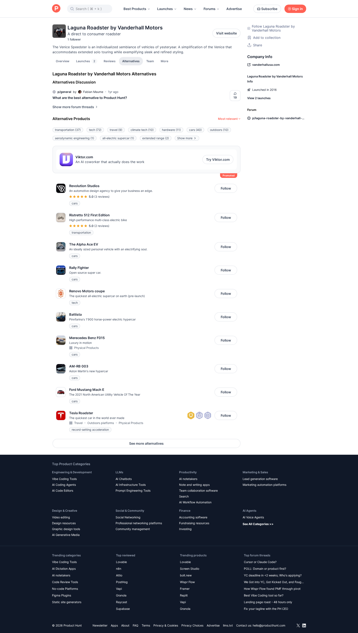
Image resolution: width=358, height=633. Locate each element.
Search (184, 496)
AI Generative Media (66, 535)
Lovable (121, 562)
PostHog (122, 582)
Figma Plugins (61, 595)
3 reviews (101, 196)
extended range (155, 138)
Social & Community (130, 510)
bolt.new (186, 575)
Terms (146, 625)
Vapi (119, 588)
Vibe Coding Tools (64, 479)
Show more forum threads (73, 107)
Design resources (64, 523)
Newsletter (100, 625)
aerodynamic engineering (74, 138)
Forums (209, 9)
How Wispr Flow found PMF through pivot (272, 588)
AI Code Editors (62, 490)
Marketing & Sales (255, 472)
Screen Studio (189, 568)
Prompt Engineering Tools (133, 490)
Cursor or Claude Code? (260, 562)
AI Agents (249, 510)
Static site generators (66, 602)
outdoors (219, 130)
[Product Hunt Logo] (56, 8)
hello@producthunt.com (269, 625)
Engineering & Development (72, 472)
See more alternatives (146, 443)
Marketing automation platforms (264, 484)
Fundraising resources (194, 523)
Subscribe (269, 9)
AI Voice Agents (253, 517)
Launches (165, 9)
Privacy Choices (192, 625)
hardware (171, 130)
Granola (121, 595)
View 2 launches (259, 98)
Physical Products (86, 347)
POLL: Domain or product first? (265, 568)
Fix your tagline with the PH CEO (266, 608)
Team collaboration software (198, 490)
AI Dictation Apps (64, 568)
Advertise (234, 9)
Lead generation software (260, 479)
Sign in (297, 9)
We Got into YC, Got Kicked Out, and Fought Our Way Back (274, 582)
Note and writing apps (194, 484)
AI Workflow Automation (195, 502)
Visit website (226, 33)
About (125, 625)
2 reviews (101, 226)
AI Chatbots (124, 479)
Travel (78, 423)
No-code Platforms (65, 588)
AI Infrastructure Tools (131, 484)
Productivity (188, 472)
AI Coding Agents (64, 484)
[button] (164, 61)
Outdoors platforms (100, 423)
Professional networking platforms (139, 523)
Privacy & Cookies (165, 625)
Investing (185, 529)
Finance (184, 510)
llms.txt (228, 625)
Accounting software (193, 517)
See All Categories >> (258, 524)
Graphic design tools (66, 529)
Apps (114, 625)
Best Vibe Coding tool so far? (263, 595)
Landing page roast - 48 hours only (268, 602)
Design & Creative (64, 510)
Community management (133, 529)
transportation (68, 130)
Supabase (123, 608)
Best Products (135, 9)
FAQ (135, 625)
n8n (118, 568)
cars (195, 130)
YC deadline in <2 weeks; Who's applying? (273, 575)
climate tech (142, 130)
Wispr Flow (187, 582)
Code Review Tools (65, 582)
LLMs (119, 472)
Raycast (121, 602)
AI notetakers (188, 479)
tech (95, 130)
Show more (184, 138)
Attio (119, 575)
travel (116, 130)
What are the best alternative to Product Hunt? (89, 98)
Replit (184, 595)
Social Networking (128, 517)
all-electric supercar (118, 138)
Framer (185, 588)
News (188, 9)
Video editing (61, 517)
